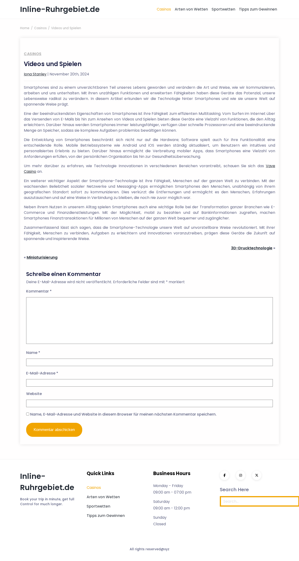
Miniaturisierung (42, 257)
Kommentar (39, 291)
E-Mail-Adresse (42, 373)
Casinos (164, 9)
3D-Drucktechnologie (251, 248)
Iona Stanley (35, 74)
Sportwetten (223, 9)
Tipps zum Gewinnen (258, 9)
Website (34, 393)
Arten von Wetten (191, 9)
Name (33, 352)
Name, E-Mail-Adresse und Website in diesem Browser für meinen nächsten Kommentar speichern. (123, 414)
